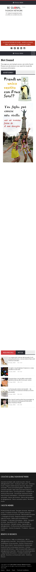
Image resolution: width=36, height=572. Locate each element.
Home (2, 570)
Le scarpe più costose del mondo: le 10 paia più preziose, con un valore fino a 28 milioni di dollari (21, 359)
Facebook (11, 48)
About (8, 570)
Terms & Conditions (23, 570)
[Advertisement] (18, 29)
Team (13, 570)
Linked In (21, 48)
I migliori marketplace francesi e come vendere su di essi (21, 368)
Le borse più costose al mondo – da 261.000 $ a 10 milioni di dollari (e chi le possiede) (21, 390)
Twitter (15, 48)
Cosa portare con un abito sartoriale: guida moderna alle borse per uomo (20, 379)
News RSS (3, 568)
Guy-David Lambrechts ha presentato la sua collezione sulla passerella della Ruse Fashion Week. (21, 401)
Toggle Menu (18, 2)
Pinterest (18, 48)
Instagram (24, 48)
